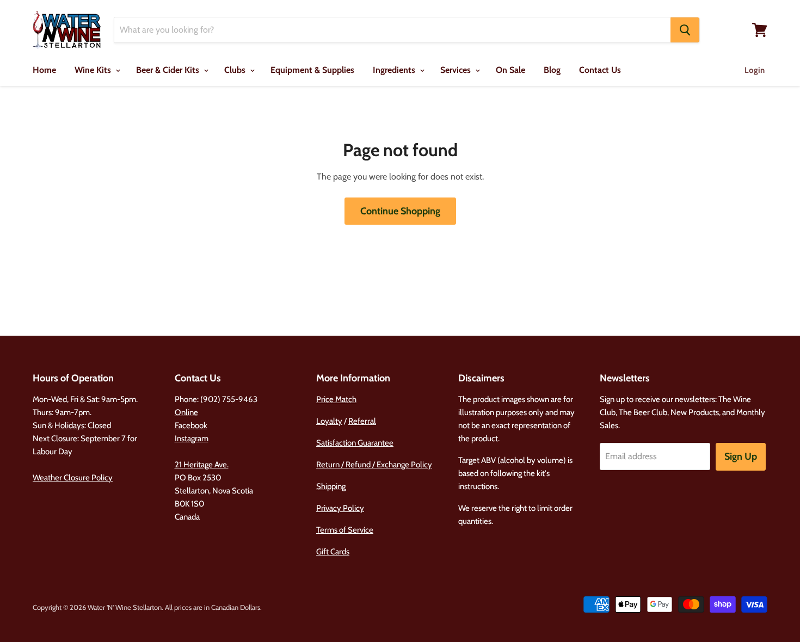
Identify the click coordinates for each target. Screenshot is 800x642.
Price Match (336, 399)
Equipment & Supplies (312, 70)
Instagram (191, 438)
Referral (362, 421)
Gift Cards (332, 552)
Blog (552, 70)
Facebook (191, 425)
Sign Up (740, 456)
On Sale (510, 70)
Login (754, 70)
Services (456, 70)
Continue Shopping (400, 211)
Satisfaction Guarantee (354, 443)
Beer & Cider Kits (168, 70)
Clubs (236, 70)
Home (44, 70)
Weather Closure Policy (73, 478)
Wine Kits (94, 70)
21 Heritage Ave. (202, 465)
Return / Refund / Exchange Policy (374, 465)
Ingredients (395, 70)
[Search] (684, 29)
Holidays (69, 425)
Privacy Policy (340, 508)
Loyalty (329, 421)
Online (186, 412)
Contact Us (600, 70)
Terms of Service (344, 530)
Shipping (331, 486)
